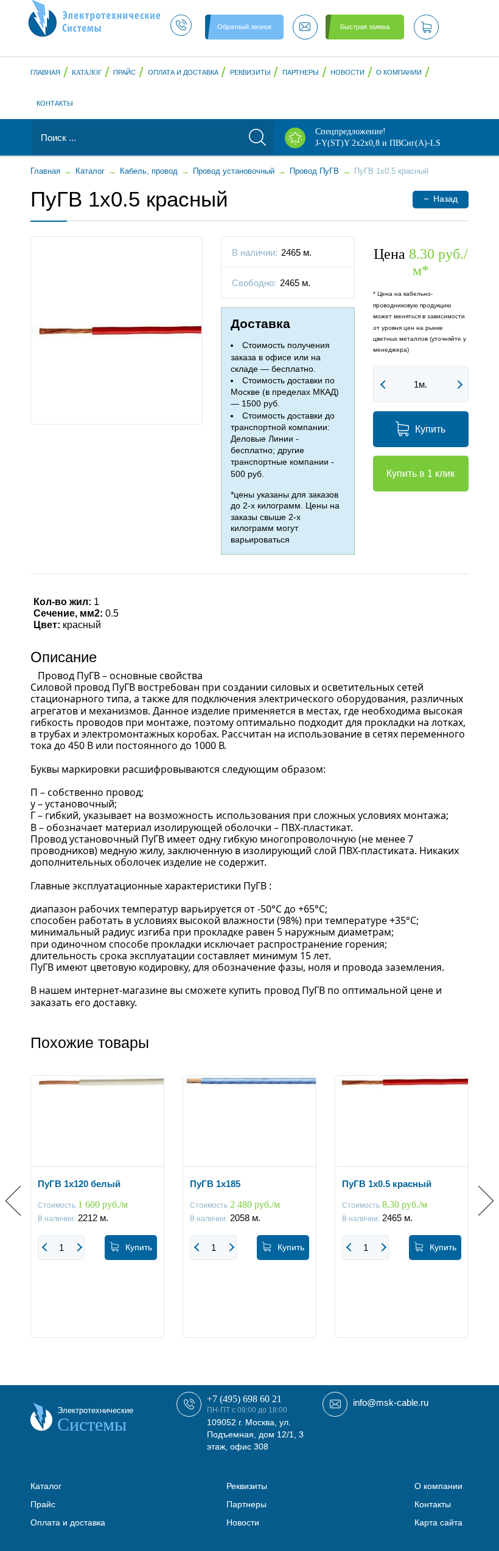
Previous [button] (20, 1201)
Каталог (87, 72)
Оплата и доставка (183, 72)
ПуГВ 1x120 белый (79, 1184)
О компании (399, 72)
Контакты (55, 103)
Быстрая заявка (364, 26)
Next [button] (479, 1201)
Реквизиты (250, 72)
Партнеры (300, 72)
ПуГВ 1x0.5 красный (386, 1184)
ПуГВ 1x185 (215, 1184)
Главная (45, 72)
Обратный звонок (244, 26)
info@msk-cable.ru (390, 1402)
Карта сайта (438, 1522)
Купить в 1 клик (420, 473)
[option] (97, 1215)
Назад (440, 198)
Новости (347, 72)
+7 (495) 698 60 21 (244, 1399)
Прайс (124, 72)
